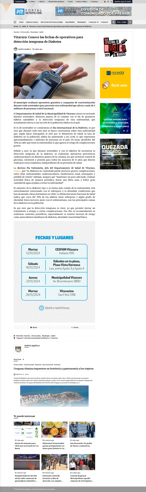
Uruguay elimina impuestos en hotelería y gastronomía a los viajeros (54, 368)
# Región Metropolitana (56, 1)
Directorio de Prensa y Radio (52, 22)
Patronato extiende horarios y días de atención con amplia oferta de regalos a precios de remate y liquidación (52, 478)
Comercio (92, 22)
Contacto (104, 22)
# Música (41, 1)
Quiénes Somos (32, 22)
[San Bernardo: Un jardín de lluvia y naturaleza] (82, 430)
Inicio (21, 22)
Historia (38, 364)
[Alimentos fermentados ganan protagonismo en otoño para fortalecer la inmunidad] (54, 430)
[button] (113, 22)
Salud (41, 32)
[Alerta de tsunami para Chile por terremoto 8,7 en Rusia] (27, 430)
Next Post (17, 359)
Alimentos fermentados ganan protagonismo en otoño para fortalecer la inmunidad (53, 446)
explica (17, 171)
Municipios (81, 22)
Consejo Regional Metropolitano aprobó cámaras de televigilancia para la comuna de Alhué (82, 478)
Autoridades (70, 22)
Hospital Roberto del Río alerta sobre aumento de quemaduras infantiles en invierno (26, 478)
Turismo (57, 364)
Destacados (25, 32)
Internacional (47, 364)
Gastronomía (29, 364)
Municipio (34, 32)
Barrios (17, 32)
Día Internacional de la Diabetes (36, 338)
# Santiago (94, 1)
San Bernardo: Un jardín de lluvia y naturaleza (81, 444)
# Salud (69, 1)
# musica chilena (81, 1)
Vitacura (54, 338)
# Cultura (32, 1)
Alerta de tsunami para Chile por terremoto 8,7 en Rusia (26, 445)
